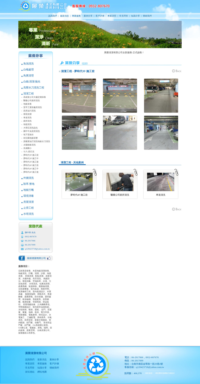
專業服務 (76, 16)
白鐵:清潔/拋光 (31, 81)
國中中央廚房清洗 (31, 131)
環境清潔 (27, 114)
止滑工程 (28, 207)
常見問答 (123, 16)
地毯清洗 (27, 124)
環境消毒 (28, 195)
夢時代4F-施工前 (31, 165)
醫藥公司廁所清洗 (31, 100)
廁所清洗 (27, 121)
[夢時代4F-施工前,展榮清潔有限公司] (79, 182)
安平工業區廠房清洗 (32, 107)
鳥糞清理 (28, 75)
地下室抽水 (28, 134)
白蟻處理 (28, 69)
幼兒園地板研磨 (30, 138)
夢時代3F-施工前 (31, 155)
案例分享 (88, 16)
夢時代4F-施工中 (31, 169)
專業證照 (111, 16)
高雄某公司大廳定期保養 (34, 97)
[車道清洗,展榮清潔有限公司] (160, 182)
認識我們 (52, 16)
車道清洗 (27, 117)
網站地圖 (42, 372)
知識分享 (135, 16)
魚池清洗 (28, 63)
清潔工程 (28, 93)
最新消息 (64, 16)
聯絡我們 (147, 16)
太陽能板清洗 (29, 145)
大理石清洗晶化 (30, 128)
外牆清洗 (28, 177)
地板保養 (27, 104)
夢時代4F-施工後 (31, 172)
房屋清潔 (28, 201)
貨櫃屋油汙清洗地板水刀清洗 (36, 141)
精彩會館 (148, 373)
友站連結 (29, 372)
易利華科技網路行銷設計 (165, 373)
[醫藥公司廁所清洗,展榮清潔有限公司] (119, 182)
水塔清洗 (28, 213)
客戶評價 (100, 16)
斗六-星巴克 (28, 152)
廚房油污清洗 (29, 111)
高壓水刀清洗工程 (33, 87)
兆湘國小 (27, 148)
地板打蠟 (28, 189)
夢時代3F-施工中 (31, 158)
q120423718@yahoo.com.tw (37, 249)
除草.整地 (28, 183)
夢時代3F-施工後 (31, 162)
